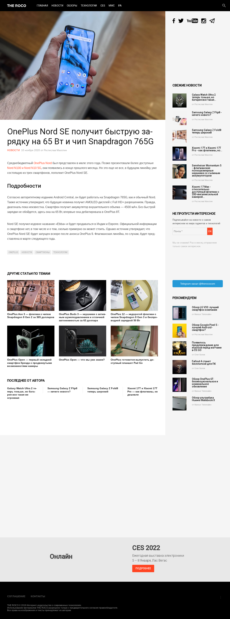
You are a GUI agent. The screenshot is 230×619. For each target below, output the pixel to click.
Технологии (89, 5)
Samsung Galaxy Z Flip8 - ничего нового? (207, 113)
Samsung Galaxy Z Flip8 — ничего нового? (62, 390)
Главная (42, 5)
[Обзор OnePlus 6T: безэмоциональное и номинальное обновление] (179, 385)
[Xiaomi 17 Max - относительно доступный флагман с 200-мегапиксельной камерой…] (179, 193)
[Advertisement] (72, 415)
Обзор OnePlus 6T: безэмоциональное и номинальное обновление (205, 382)
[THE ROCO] (16, 5)
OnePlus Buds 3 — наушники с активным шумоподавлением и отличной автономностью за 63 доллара (82, 317)
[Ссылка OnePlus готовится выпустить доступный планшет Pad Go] (134, 341)
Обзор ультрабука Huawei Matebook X (203, 399)
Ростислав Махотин (55, 150)
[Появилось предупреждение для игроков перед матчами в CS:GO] (179, 348)
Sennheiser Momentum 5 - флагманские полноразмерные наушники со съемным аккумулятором (206, 170)
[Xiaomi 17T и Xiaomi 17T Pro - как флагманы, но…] (179, 154)
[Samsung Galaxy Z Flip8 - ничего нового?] (179, 118)
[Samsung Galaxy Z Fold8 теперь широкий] (179, 136)
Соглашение (16, 596)
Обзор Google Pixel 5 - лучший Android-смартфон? (205, 327)
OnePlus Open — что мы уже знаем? (82, 359)
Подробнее (143, 568)
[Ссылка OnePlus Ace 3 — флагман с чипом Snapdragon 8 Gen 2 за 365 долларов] (30, 295)
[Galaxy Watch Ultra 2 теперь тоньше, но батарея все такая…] (179, 100)
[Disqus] (83, 484)
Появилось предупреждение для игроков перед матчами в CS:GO (207, 346)
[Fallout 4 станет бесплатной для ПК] (179, 367)
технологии (60, 252)
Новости (57, 5)
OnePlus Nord (43, 163)
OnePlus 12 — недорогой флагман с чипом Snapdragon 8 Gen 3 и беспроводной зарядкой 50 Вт (134, 317)
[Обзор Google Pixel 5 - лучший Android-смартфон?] (179, 331)
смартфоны (43, 252)
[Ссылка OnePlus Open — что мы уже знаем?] (82, 341)
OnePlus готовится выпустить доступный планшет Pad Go (132, 361)
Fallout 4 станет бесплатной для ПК (204, 362)
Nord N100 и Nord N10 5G (24, 167)
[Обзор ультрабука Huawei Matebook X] (179, 403)
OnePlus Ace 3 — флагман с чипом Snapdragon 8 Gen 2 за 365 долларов (30, 316)
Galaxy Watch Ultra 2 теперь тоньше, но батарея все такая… (204, 97)
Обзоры (72, 5)
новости (27, 252)
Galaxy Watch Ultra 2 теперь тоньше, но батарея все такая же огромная (22, 393)
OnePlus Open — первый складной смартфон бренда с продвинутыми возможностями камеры (29, 362)
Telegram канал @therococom (197, 283)
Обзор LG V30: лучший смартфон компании (205, 308)
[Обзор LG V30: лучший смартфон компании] (179, 313)
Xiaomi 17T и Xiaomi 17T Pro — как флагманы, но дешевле (142, 391)
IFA (120, 5)
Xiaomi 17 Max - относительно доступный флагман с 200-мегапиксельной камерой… (205, 191)
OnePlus (13, 252)
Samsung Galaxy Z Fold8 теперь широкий (102, 390)
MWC (112, 5)
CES (102, 5)
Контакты (38, 596)
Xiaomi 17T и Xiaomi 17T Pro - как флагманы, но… (207, 149)
